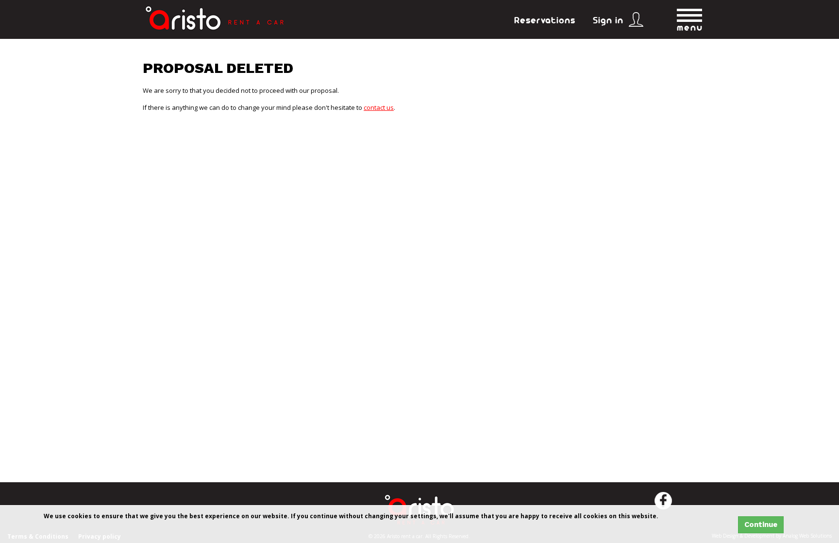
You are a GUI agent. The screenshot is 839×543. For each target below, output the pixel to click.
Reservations (544, 20)
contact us (379, 107)
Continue (760, 524)
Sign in (609, 20)
